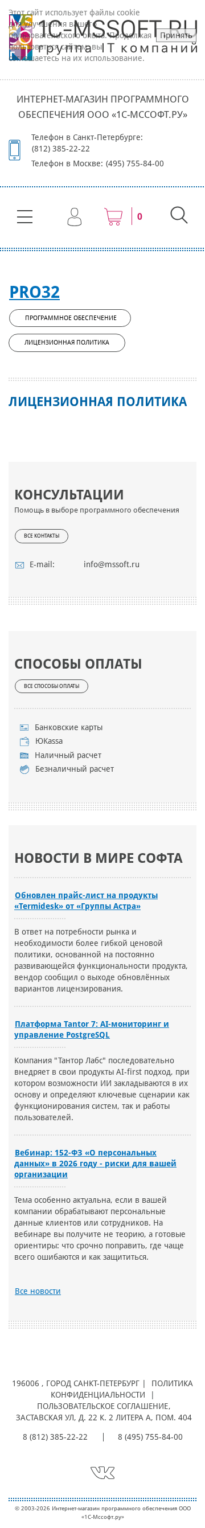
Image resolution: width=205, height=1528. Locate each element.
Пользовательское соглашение (102, 1406)
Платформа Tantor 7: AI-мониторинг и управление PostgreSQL (91, 1029)
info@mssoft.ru (112, 564)
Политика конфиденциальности (122, 1389)
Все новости (38, 1291)
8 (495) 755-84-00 (150, 1436)
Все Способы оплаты (51, 686)
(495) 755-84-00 (135, 163)
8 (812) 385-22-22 (55, 1436)
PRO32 (34, 292)
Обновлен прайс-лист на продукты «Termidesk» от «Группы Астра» (86, 901)
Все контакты (41, 536)
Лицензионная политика (66, 342)
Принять (176, 35)
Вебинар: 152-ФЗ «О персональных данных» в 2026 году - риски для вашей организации (95, 1163)
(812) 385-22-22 (61, 148)
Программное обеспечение (71, 318)
